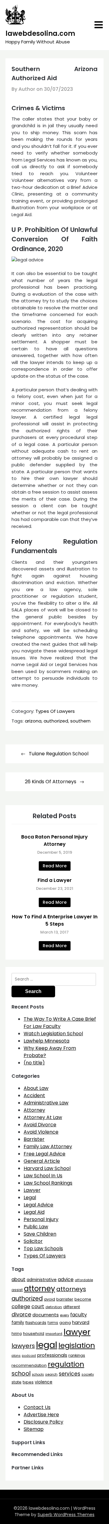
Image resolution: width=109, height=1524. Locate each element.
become (82, 1299)
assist (17, 1289)
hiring (17, 1333)
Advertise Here (41, 1414)
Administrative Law (46, 1102)
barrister (64, 1299)
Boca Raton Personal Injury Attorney (54, 840)
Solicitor (33, 1241)
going (65, 1322)
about (18, 1279)
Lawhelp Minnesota (46, 1040)
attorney (39, 1288)
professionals (52, 1355)
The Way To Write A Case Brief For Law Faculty (60, 1022)
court (37, 1306)
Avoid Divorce (40, 1124)
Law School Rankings (48, 1182)
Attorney (34, 1110)
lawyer (77, 1332)
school (21, 1373)
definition (53, 1307)
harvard (80, 1322)
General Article (42, 1161)
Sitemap (34, 1429)
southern (80, 721)
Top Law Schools (43, 1248)
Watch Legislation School (53, 1033)
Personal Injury (41, 1219)
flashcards (35, 1322)
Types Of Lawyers (55, 711)
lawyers (23, 1346)
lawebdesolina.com (40, 33)
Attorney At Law (43, 1117)
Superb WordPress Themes (66, 1515)
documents (45, 1314)
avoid (49, 1299)
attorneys (71, 1289)
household (33, 1333)
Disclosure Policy (43, 1421)
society (87, 1374)
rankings (76, 1355)
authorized (56, 721)
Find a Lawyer (55, 880)
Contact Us (37, 1407)
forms (53, 1322)
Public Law (36, 1226)
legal (46, 1345)
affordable (84, 1279)
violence (43, 1382)
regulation (66, 1364)
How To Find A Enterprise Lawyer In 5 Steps (54, 920)
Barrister (34, 1139)
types (28, 1382)
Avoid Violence (41, 1131)
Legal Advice (38, 1204)
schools (38, 1374)
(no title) (34, 1062)
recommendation (29, 1365)
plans (16, 1355)
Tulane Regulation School (58, 753)
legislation (76, 1345)
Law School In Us (43, 1175)
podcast (29, 1355)
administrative (42, 1280)
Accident (34, 1095)
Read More (55, 866)
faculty (78, 1314)
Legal (30, 1197)
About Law (36, 1088)
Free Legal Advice (44, 1153)
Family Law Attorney (48, 1146)
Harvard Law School (47, 1168)
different (71, 1307)
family (18, 1322)
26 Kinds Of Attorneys (50, 781)
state (16, 1382)
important (53, 1333)
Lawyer (32, 1190)
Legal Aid (34, 1212)
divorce (21, 1314)
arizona (33, 721)
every (64, 1315)
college (21, 1306)
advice (66, 1279)
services (69, 1373)
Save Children (40, 1233)
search (51, 1374)
